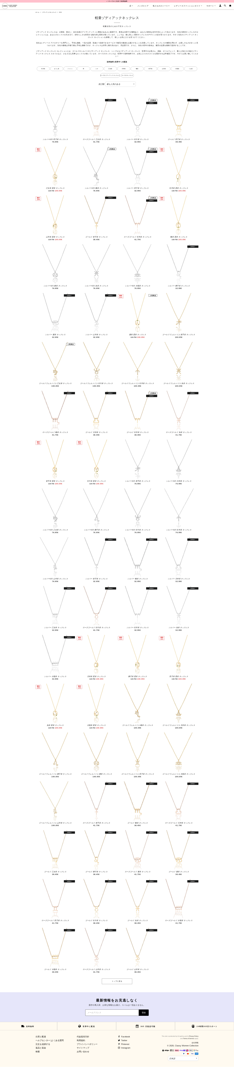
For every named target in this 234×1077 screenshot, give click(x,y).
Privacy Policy (193, 1036)
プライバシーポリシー (87, 1044)
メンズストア (143, 6)
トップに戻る (117, 981)
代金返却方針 (83, 1037)
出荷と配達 (41, 1037)
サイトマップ (83, 1048)
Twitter (124, 1040)
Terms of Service (188, 1038)
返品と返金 (41, 1048)
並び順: (101, 84)
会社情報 (195, 1043)
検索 (38, 1051)
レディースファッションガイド (187, 6)
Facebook (125, 1037)
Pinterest (125, 1044)
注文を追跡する (43, 1044)
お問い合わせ (83, 1051)
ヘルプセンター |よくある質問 (50, 1040)
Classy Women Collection (186, 1046)
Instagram (125, 1048)
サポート (210, 6)
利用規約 (81, 1040)
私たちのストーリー (161, 6)
